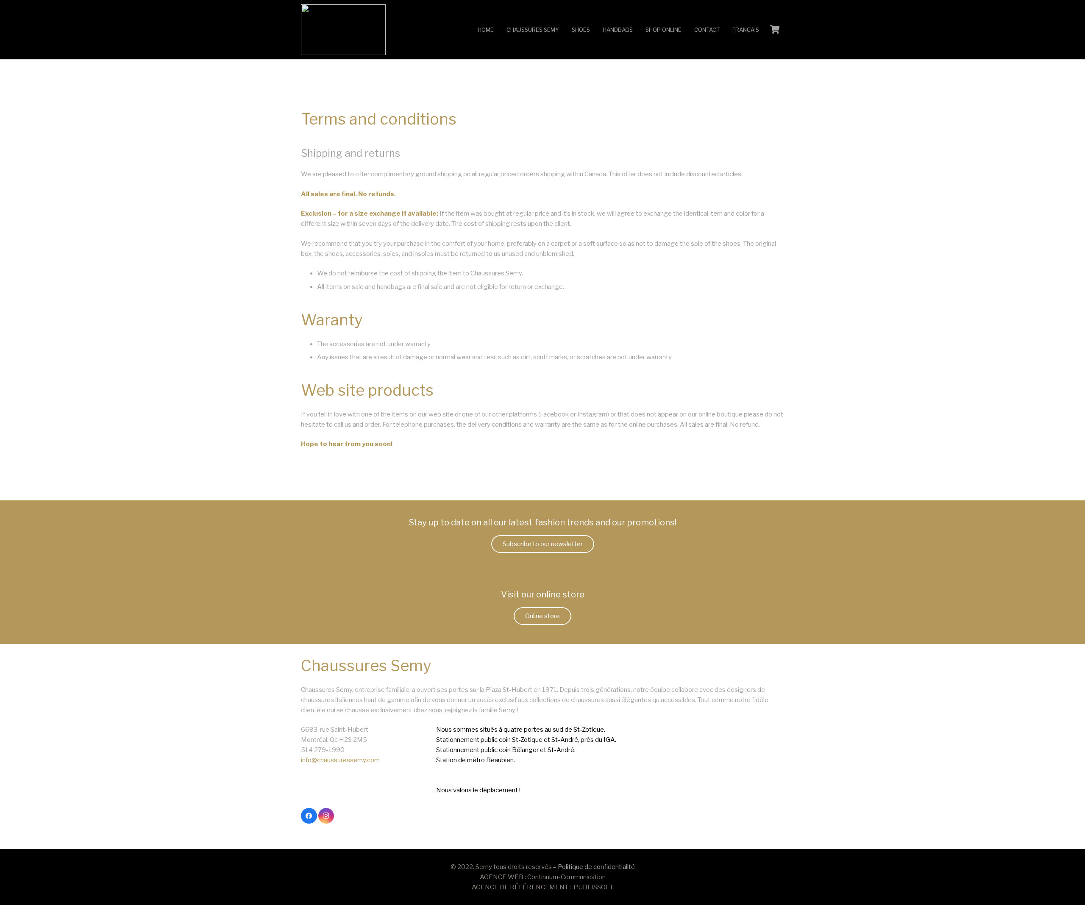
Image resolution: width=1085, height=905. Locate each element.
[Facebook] (309, 816)
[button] (562, 29)
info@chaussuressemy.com (340, 760)
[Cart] (774, 29)
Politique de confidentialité (596, 867)
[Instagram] (326, 816)
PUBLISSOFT (593, 887)
